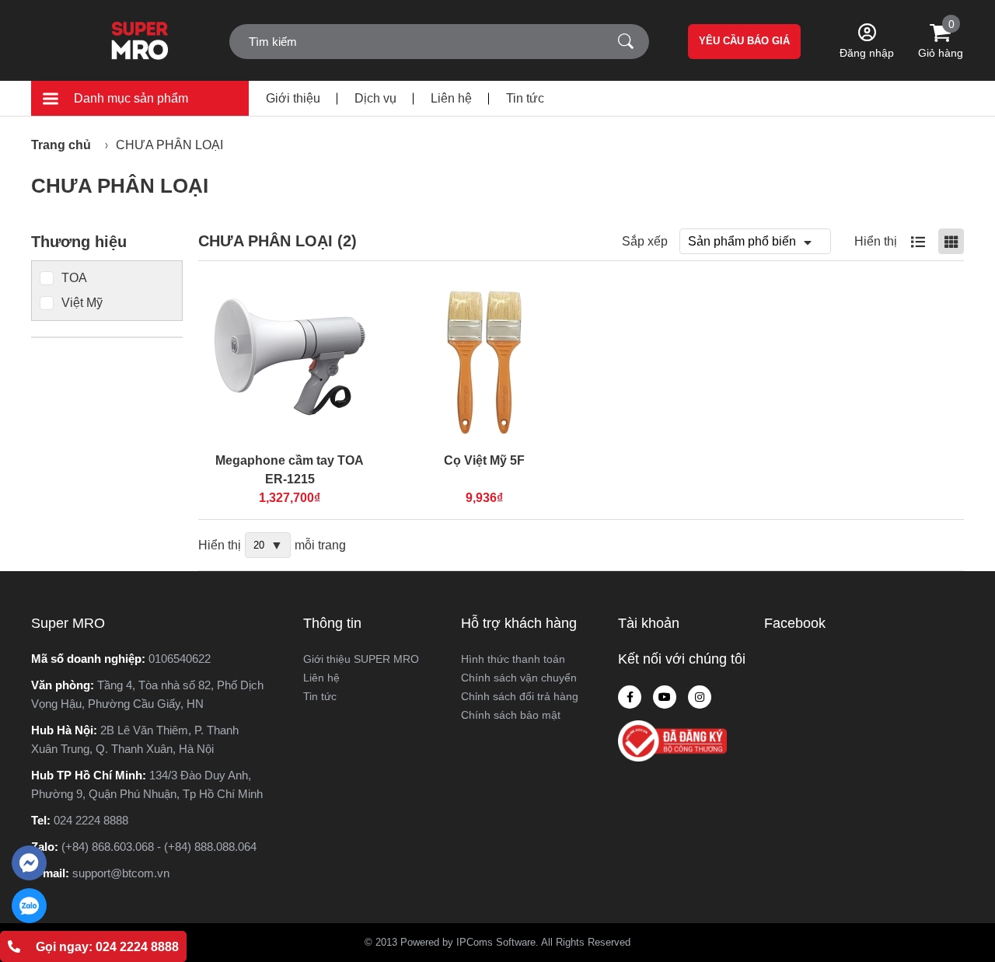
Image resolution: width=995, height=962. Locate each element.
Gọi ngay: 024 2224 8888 (107, 946)
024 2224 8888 (91, 820)
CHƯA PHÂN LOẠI (169, 145)
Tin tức (525, 98)
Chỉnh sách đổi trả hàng (519, 696)
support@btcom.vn (120, 873)
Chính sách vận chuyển (519, 677)
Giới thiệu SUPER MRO (361, 659)
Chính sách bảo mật (510, 715)
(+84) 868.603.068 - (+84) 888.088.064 (159, 846)
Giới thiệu (293, 98)
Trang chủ (61, 145)
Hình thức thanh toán (513, 659)
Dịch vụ (375, 98)
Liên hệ (451, 98)
